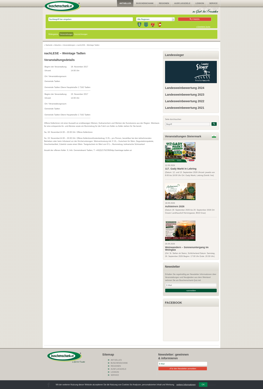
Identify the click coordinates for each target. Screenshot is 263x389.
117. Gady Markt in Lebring (180, 168)
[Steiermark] (139, 25)
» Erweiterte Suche (203, 27)
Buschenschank (145, 3)
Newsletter (172, 266)
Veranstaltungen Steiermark (183, 136)
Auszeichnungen (80, 34)
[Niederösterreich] (146, 25)
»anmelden (191, 290)
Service (213, 3)
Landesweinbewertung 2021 (184, 107)
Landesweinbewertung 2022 (184, 101)
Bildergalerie (53, 34)
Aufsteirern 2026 (174, 206)
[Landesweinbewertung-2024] (191, 72)
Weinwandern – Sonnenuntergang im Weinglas (186, 248)
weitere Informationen (186, 384)
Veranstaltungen (66, 34)
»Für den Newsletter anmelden (182, 368)
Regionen (164, 3)
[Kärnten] (159, 25)
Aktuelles (125, 3)
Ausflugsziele (182, 3)
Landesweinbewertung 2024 (184, 88)
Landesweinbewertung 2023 (184, 94)
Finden (195, 19)
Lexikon (199, 3)
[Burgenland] (153, 25)
